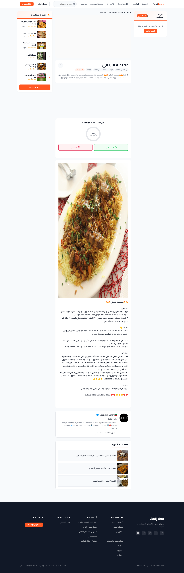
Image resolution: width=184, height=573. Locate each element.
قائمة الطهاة (123, 4)
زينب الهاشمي (64, 522)
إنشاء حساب (26, 4)
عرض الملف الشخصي (107, 432)
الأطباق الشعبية (114, 12)
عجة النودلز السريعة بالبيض (28, 22)
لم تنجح (74, 147)
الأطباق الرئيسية (118, 531)
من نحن (84, 4)
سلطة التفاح (31, 55)
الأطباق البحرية (118, 527)
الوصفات (122, 12)
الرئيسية (145, 4)
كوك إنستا (157, 518)
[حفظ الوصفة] (60, 65)
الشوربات (120, 545)
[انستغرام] (162, 533)
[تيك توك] (144, 533)
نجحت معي (109, 147)
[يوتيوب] (156, 533)
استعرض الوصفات (34, 524)
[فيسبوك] (150, 533)
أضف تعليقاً (150, 31)
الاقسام (136, 4)
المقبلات (120, 555)
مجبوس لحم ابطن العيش (29, 44)
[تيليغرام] (138, 533)
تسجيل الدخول (42, 4)
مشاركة (78, 70)
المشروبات (119, 550)
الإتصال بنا (110, 4)
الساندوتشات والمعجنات (115, 541)
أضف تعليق (141, 15)
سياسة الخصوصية (96, 4)
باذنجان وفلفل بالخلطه (30, 65)
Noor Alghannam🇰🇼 (108, 415)
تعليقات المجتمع (160, 15)
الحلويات (120, 536)
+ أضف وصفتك (34, 87)
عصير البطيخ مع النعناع (30, 76)
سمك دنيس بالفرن (29, 33)
